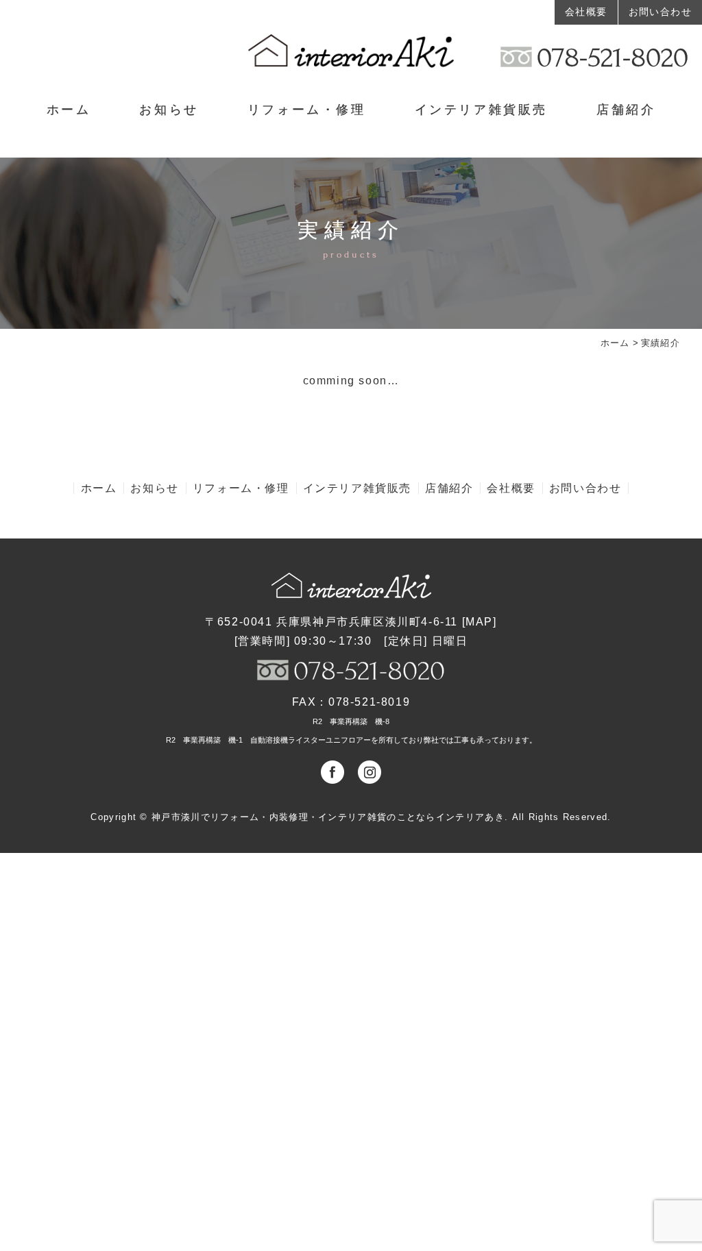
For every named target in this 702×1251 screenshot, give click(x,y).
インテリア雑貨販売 (481, 109)
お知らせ (168, 109)
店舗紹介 (625, 109)
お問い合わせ (660, 11)
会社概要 (586, 11)
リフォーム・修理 (306, 109)
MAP (479, 622)
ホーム (69, 109)
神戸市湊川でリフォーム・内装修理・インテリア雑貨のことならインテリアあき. (330, 817)
